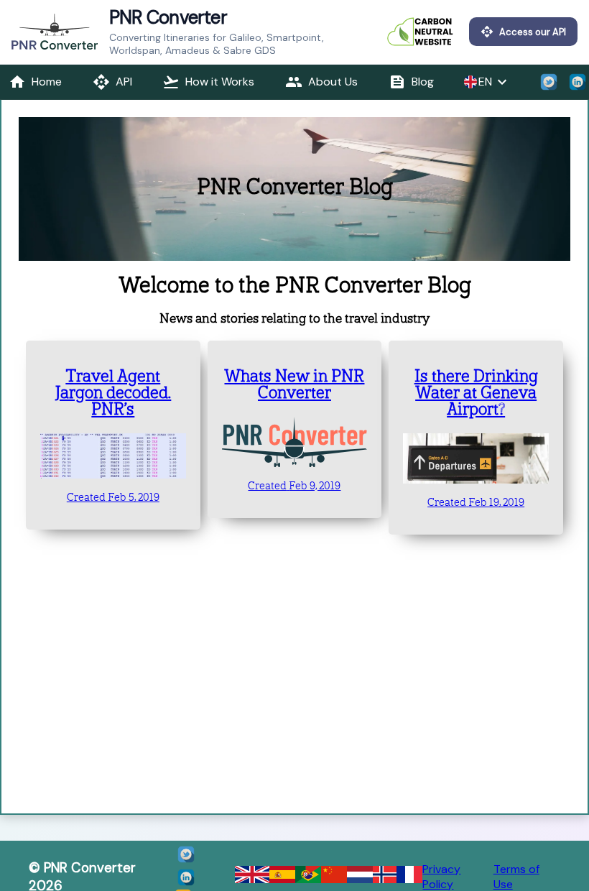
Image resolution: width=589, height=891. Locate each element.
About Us (321, 82)
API (112, 82)
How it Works (208, 82)
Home (35, 82)
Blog (411, 82)
